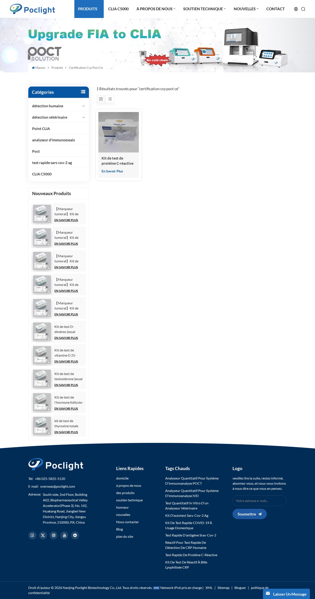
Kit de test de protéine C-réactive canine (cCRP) (118, 161)
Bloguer (240, 588)
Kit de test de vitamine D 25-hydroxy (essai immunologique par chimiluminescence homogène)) (68, 353)
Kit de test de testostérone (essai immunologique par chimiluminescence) (68, 376)
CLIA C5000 (42, 174)
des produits (125, 493)
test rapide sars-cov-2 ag (52, 162)
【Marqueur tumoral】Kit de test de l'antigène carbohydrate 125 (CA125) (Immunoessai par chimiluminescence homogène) (68, 212)
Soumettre (247, 514)
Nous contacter (127, 522)
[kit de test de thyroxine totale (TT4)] (42, 425)
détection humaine (47, 106)
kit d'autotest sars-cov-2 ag (186, 515)
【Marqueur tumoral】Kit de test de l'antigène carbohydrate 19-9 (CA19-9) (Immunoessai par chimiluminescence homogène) (68, 235)
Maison (40, 67)
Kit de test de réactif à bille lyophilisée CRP (186, 564)
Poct (36, 151)
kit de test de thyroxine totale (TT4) (66, 424)
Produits (57, 67)
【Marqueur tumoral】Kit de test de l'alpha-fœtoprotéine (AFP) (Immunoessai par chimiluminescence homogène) (69, 282)
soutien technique (129, 500)
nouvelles (123, 514)
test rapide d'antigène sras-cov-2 (190, 535)
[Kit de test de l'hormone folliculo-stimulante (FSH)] (42, 402)
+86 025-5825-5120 (50, 479)
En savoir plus (66, 220)
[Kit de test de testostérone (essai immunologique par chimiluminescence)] (42, 378)
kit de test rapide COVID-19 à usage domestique (188, 525)
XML (209, 588)
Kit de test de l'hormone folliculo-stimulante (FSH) (68, 400)
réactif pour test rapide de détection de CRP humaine (185, 545)
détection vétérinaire (49, 117)
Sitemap (224, 588)
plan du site (124, 536)
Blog (119, 529)
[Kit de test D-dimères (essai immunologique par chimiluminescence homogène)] (42, 331)
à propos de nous (128, 485)
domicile (122, 478)
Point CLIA (41, 128)
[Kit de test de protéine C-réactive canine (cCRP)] (118, 132)
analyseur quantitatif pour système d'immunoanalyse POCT (192, 480)
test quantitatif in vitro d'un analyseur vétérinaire (186, 505)
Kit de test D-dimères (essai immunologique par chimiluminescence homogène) (68, 329)
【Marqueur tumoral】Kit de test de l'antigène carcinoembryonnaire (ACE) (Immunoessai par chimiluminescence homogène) (70, 306)
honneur (122, 507)
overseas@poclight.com (57, 486)
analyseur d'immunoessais (53, 140)
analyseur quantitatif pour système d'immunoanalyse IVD (192, 493)
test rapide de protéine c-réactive (191, 555)
